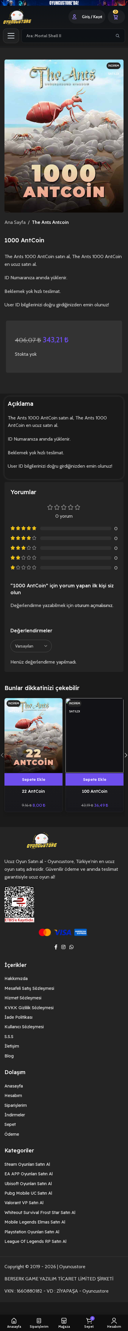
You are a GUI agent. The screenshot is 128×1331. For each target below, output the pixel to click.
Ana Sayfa (15, 222)
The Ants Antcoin (50, 222)
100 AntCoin (94, 791)
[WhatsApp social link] (72, 947)
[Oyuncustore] (24, 17)
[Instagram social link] (63, 947)
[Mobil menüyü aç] (11, 35)
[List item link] (64, 978)
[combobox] (66, 36)
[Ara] (117, 35)
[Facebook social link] (55, 947)
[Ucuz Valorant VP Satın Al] (64, 3)
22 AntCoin (33, 791)
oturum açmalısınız (94, 605)
